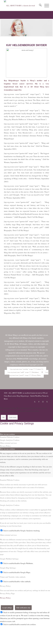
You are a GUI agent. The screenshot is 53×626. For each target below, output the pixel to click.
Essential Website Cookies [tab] (9, 437)
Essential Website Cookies (9, 480)
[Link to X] (35, 402)
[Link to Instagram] (43, 402)
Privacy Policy (5, 586)
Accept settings (7, 607)
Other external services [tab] (8, 443)
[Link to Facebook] (39, 402)
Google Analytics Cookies (9, 505)
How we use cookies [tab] (7, 434)
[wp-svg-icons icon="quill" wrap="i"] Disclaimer (23, 372)
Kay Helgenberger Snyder (16, 15)
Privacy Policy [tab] (5, 446)
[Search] (39, 5)
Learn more (12, 417)
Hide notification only (23, 607)
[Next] (50, 28)
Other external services (8, 535)
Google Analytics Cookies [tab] (9, 440)
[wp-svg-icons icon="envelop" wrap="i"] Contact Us (26, 369)
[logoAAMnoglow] (22, 5)
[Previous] (2, 28)
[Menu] (45, 5)
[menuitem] (39, 5)
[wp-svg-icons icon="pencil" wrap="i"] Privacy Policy (29, 373)
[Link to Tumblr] (47, 402)
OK (3, 417)
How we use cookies (7, 449)
